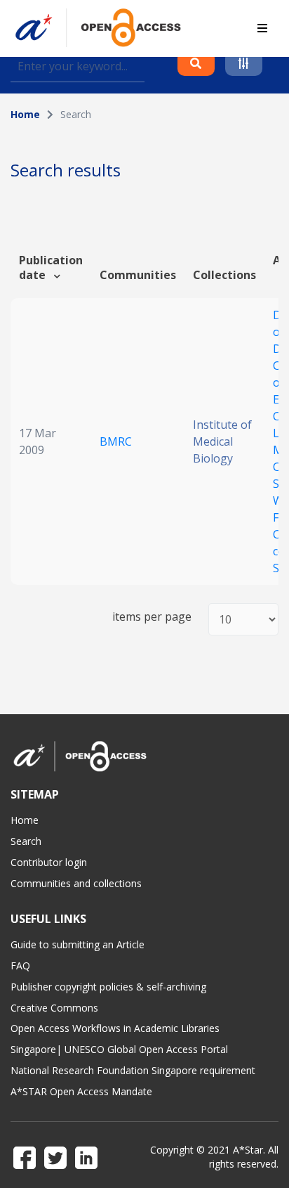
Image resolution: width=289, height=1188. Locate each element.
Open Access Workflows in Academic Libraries (115, 1028)
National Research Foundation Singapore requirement (133, 1070)
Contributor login (49, 862)
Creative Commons (54, 1007)
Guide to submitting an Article (77, 944)
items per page (151, 616)
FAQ (20, 965)
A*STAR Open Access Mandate (81, 1091)
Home (25, 114)
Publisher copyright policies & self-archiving (108, 986)
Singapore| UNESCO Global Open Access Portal (119, 1049)
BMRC (116, 441)
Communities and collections (76, 883)
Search (26, 841)
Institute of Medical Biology (222, 441)
